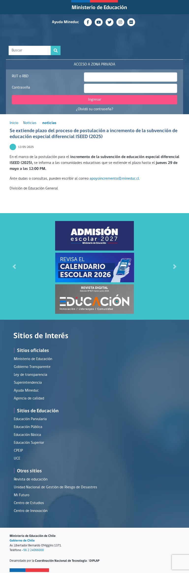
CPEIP (18, 451)
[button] (14, 266)
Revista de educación (30, 479)
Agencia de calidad (29, 398)
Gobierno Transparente (32, 367)
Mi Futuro (21, 495)
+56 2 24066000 (33, 550)
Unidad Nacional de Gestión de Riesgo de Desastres (55, 487)
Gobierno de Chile (22, 540)
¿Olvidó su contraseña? (94, 109)
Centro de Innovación (30, 511)
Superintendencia (28, 383)
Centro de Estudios (29, 503)
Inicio (14, 123)
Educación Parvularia (30, 419)
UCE (17, 459)
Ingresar (94, 100)
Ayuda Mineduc (65, 22)
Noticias (29, 123)
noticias (49, 123)
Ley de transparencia (30, 375)
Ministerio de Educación (99, 7)
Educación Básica (27, 435)
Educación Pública (28, 427)
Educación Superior (29, 443)
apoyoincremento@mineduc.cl (114, 179)
